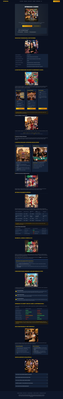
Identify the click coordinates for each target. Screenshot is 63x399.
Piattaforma (21, 1)
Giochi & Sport (30, 1)
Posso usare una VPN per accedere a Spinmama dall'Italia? (23, 380)
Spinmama (5, 1)
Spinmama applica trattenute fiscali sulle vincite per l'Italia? (23, 377)
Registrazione (38, 1)
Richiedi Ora (20, 108)
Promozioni (25, 1)
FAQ (41, 1)
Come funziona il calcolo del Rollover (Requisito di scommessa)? (24, 374)
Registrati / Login (56, 1)
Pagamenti (34, 1)
